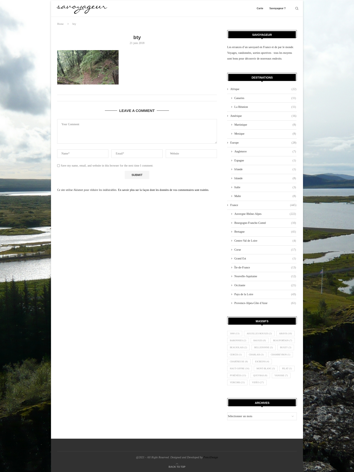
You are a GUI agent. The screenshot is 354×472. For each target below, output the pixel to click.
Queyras (260, 375)
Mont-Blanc (265, 368)
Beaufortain (282, 340)
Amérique (263, 115)
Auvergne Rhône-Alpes (265, 213)
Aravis (285, 333)
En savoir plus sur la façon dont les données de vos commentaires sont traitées (163, 190)
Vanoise (281, 375)
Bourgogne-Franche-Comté (265, 222)
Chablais (256, 354)
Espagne (265, 160)
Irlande (265, 169)
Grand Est (265, 258)
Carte (260, 8)
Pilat (287, 368)
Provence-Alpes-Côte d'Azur (265, 303)
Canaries (265, 98)
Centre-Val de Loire (265, 240)
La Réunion (265, 106)
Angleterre (265, 151)
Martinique (265, 124)
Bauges (259, 340)
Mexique (265, 133)
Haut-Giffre (239, 368)
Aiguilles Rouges (259, 333)
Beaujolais (238, 347)
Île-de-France (265, 267)
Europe (263, 142)
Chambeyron (280, 354)
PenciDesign (210, 457)
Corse (265, 249)
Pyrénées (238, 375)
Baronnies (238, 340)
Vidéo (258, 382)
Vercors (237, 382)
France (263, 205)
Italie (265, 187)
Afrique (263, 89)
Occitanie (265, 285)
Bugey (285, 347)
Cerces (236, 354)
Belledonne (263, 347)
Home (60, 23)
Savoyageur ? (277, 8)
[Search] (297, 8)
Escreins (262, 361)
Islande (265, 178)
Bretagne (265, 231)
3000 (234, 333)
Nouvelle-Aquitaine (265, 276)
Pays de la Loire (265, 294)
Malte (265, 196)
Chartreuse (239, 361)
